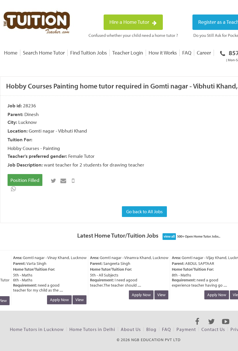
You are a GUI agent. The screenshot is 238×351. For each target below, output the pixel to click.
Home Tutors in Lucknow (37, 329)
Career (204, 52)
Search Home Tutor (44, 52)
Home (10, 52)
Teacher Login (127, 52)
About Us (131, 329)
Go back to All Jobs (144, 211)
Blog (151, 329)
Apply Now (57, 299)
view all (169, 236)
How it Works (163, 52)
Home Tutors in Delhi (92, 329)
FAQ (186, 52)
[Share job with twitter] (53, 181)
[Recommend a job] (63, 181)
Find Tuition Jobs (88, 52)
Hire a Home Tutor (129, 22)
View (78, 299)
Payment (186, 329)
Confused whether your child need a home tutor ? (133, 35)
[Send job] (73, 181)
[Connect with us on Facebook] (197, 326)
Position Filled (24, 180)
